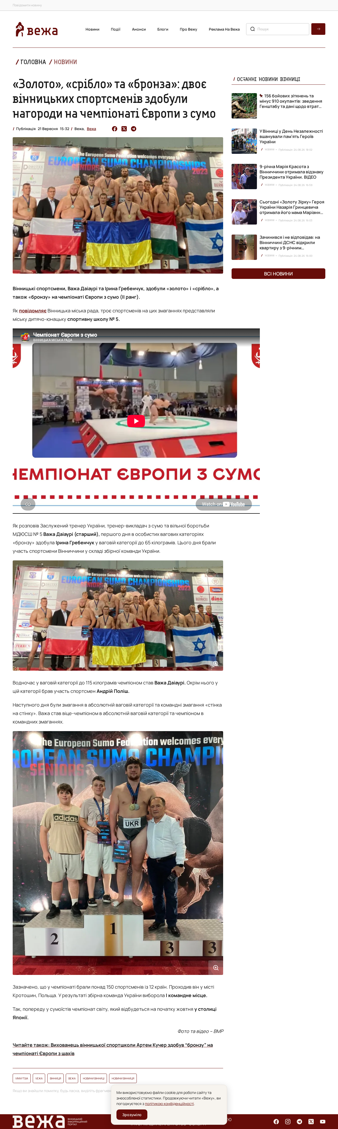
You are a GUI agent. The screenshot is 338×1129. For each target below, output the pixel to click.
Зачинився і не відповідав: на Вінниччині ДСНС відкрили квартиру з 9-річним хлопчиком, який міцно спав (290, 245)
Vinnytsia (21, 1078)
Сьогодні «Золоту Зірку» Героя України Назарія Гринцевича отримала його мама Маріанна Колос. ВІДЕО (292, 210)
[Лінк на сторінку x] (311, 1121)
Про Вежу (188, 29)
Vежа (39, 1078)
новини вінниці (93, 1078)
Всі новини (278, 273)
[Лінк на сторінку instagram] (287, 1121)
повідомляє (32, 310)
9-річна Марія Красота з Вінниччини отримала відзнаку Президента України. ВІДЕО (291, 172)
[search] (318, 29)
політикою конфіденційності (169, 1103)
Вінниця (55, 1078)
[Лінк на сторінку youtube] (322, 1121)
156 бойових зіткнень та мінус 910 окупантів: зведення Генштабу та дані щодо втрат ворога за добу (291, 101)
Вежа (91, 128)
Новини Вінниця (123, 1078)
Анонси (139, 29)
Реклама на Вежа (224, 29)
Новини (92, 29)
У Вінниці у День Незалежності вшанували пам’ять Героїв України (291, 136)
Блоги (162, 29)
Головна (33, 61)
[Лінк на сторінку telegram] (299, 1121)
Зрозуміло (132, 1114)
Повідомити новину (27, 5)
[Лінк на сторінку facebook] (276, 1121)
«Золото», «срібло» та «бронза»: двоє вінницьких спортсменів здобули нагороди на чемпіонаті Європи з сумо (114, 98)
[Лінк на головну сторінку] (37, 29)
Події (115, 29)
